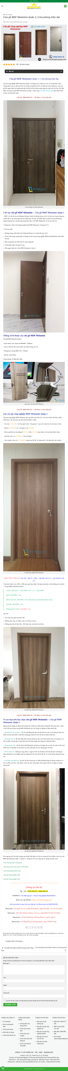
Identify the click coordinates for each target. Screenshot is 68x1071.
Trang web (6, 993)
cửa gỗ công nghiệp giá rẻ (50, 933)
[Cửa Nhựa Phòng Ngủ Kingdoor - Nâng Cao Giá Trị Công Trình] (34, 6)
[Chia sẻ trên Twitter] (32, 927)
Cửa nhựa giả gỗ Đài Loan (12, 871)
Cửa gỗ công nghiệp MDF (11, 875)
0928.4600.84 (32, 891)
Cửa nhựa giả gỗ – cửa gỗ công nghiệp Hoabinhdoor (38, 895)
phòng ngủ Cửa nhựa (22, 22)
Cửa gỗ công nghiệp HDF (11, 879)
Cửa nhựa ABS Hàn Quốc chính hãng (15, 867)
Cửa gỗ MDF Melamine (20, 78)
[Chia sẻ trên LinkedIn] (41, 927)
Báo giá (5, 14)
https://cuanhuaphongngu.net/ (42, 900)
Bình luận (6, 963)
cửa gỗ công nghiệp (38, 933)
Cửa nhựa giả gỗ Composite (12, 863)
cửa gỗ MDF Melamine (19, 90)
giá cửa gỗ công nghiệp (32, 935)
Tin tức (10, 14)
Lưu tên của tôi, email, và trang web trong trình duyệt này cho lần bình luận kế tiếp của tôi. (32, 1000)
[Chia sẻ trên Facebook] (29, 927)
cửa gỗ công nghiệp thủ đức (19, 935)
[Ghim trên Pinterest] (38, 927)
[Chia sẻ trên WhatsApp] (26, 927)
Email (5, 985)
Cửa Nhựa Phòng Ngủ (46, 90)
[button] (2, 6)
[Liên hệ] (3, 1068)
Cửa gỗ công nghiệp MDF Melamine (14, 417)
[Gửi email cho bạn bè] (35, 927)
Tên (4, 977)
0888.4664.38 (27, 97)
